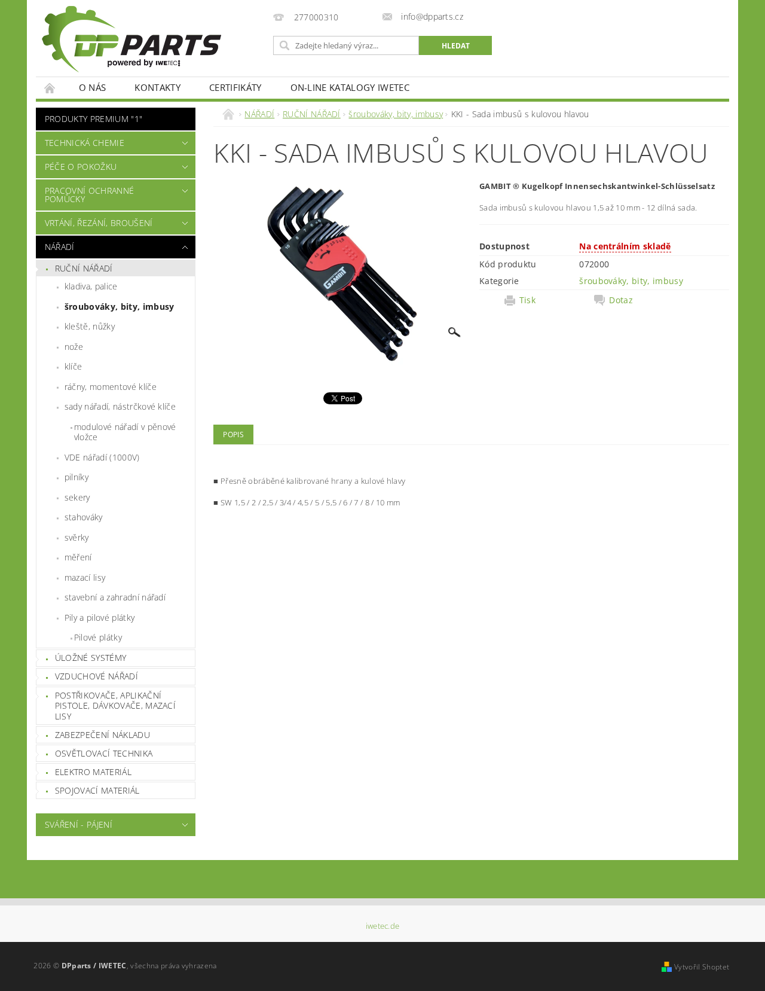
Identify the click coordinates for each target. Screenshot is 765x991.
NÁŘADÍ (60, 246)
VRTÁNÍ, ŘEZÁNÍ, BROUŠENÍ (99, 222)
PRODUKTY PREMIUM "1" (93, 118)
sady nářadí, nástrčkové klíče (120, 406)
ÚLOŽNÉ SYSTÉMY (90, 657)
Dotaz (621, 300)
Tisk (527, 300)
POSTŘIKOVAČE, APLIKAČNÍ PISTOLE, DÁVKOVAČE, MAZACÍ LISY (115, 706)
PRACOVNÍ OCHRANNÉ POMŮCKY (89, 195)
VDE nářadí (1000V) (102, 457)
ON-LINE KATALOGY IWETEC (349, 87)
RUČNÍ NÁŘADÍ (84, 268)
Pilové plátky (98, 637)
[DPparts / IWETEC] (131, 39)
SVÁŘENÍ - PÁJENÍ (78, 824)
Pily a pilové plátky (99, 617)
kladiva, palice (91, 286)
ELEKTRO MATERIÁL (93, 771)
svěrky (77, 537)
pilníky (76, 477)
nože (74, 346)
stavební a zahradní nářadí (115, 597)
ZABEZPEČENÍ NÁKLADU (102, 734)
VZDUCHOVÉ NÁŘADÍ (96, 676)
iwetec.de (383, 926)
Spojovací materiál (97, 790)
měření (78, 557)
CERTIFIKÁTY (235, 87)
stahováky (84, 517)
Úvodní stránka (50, 87)
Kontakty (157, 87)
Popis (233, 434)
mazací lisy (85, 577)
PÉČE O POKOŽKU (81, 166)
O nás (92, 87)
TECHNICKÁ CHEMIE (84, 142)
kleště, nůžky (90, 326)
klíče (73, 366)
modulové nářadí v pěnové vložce (125, 432)
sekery (77, 497)
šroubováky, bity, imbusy (120, 306)
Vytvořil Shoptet (701, 967)
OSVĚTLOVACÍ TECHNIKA (103, 753)
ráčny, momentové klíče (111, 386)
